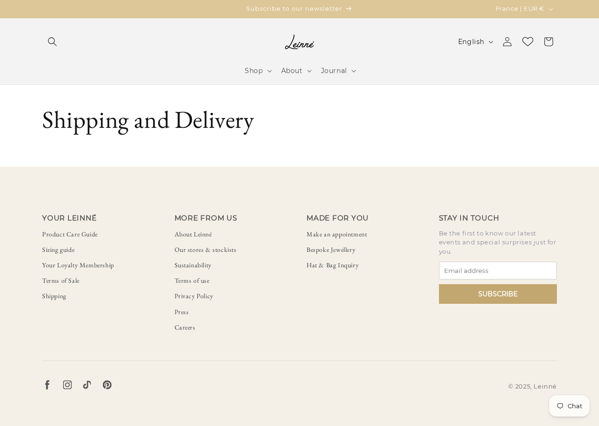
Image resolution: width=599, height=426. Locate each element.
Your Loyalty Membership (78, 265)
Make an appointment (337, 234)
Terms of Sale (61, 280)
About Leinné (193, 234)
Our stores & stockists (206, 249)
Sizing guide (58, 249)
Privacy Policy (194, 296)
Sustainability (193, 265)
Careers (185, 327)
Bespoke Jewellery (331, 249)
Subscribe (498, 294)
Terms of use (192, 280)
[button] (52, 41)
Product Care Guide (70, 234)
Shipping (54, 296)
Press (182, 312)
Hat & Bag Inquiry (332, 265)
